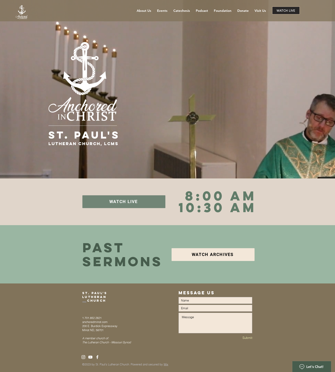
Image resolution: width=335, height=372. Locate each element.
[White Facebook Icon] (97, 357)
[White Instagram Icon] (83, 357)
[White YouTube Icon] (90, 357)
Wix (166, 364)
